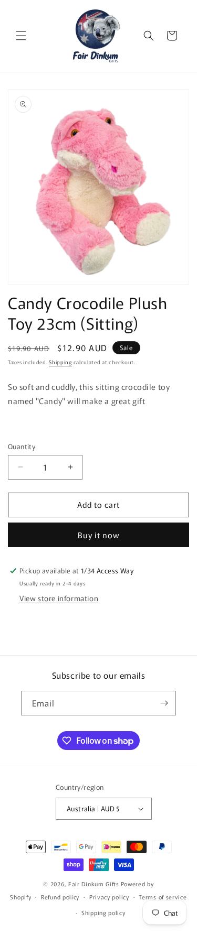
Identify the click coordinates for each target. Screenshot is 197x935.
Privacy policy (109, 897)
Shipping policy (103, 912)
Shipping (60, 362)
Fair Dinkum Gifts (93, 883)
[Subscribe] (163, 703)
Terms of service (162, 897)
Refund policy (60, 897)
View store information (58, 598)
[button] (21, 35)
